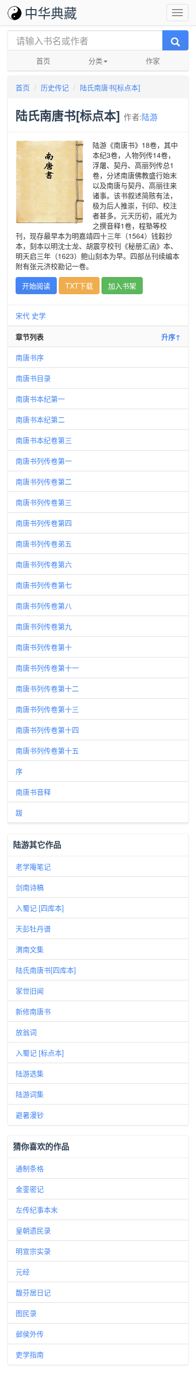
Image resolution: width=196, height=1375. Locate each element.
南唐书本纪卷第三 (44, 440)
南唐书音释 (33, 792)
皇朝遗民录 (33, 1230)
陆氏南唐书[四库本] (46, 970)
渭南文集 (30, 949)
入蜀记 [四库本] (40, 908)
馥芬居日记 (33, 1292)
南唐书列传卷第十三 (47, 709)
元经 (23, 1272)
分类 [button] (95, 61)
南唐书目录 (33, 378)
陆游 (150, 116)
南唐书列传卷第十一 (47, 668)
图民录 (26, 1313)
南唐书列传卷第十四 (47, 730)
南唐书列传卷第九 (44, 626)
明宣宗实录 (33, 1251)
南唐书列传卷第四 (44, 523)
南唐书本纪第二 (40, 419)
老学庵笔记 (33, 866)
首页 (43, 61)
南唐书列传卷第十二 (47, 688)
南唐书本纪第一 (40, 399)
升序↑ (170, 337)
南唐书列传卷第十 (44, 647)
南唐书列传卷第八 (44, 605)
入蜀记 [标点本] (40, 1053)
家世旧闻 (30, 990)
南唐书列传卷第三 (44, 502)
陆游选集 (30, 1073)
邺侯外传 (30, 1334)
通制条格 (30, 1168)
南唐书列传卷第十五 (47, 750)
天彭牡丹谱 (33, 928)
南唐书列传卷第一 (44, 461)
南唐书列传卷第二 (44, 481)
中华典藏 (51, 12)
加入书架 (122, 286)
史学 (39, 315)
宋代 (23, 315)
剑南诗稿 (30, 887)
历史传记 (55, 87)
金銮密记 (30, 1189)
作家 (153, 61)
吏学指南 (30, 1354)
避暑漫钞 (30, 1115)
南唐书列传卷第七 (44, 585)
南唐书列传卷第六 (44, 564)
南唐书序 (30, 357)
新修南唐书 (33, 1011)
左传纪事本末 (37, 1209)
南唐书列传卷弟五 (44, 543)
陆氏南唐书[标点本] (110, 87)
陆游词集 (30, 1094)
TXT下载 (79, 286)
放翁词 (26, 1032)
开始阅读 (36, 286)
